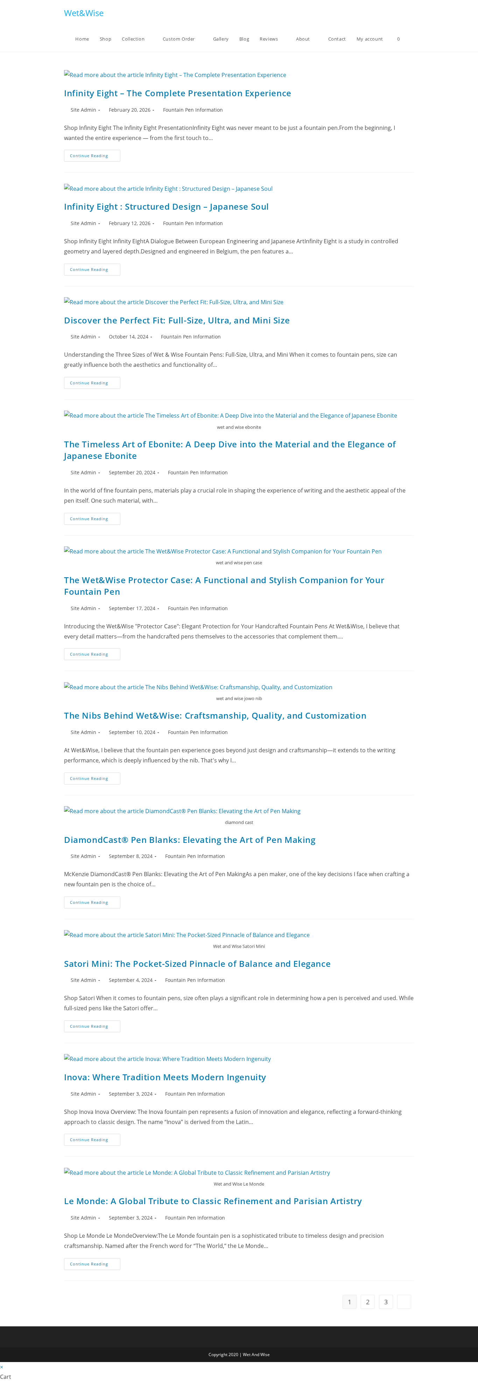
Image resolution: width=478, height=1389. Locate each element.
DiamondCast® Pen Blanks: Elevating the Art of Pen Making (190, 839)
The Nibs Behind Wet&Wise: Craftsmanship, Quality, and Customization (215, 715)
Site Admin (83, 109)
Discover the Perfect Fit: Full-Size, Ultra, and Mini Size (177, 320)
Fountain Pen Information (193, 109)
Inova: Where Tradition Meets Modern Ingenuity (165, 1077)
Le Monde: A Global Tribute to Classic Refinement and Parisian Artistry (213, 1201)
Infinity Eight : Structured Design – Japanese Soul (166, 206)
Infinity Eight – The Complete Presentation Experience (177, 93)
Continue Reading (95, 157)
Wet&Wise (84, 13)
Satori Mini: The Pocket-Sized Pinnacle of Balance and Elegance (197, 963)
